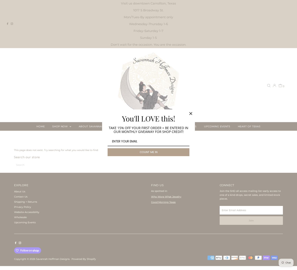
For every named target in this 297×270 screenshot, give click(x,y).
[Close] (191, 113)
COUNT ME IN (148, 152)
